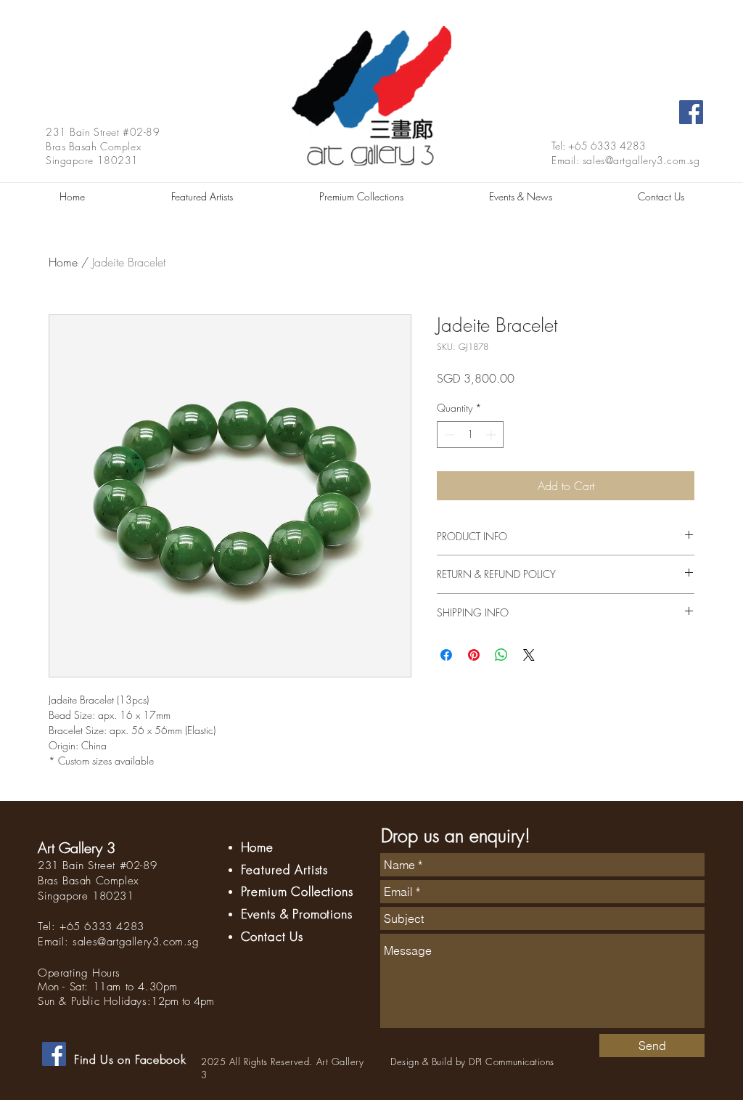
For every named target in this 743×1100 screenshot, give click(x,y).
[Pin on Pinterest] (474, 655)
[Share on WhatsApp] (501, 655)
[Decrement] (448, 434)
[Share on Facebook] (446, 655)
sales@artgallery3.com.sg (641, 160)
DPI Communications (511, 1061)
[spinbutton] (470, 434)
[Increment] (492, 434)
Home (63, 262)
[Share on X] (529, 655)
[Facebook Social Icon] (691, 112)
